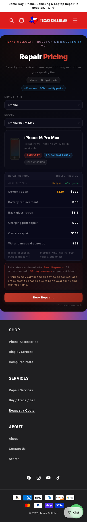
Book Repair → (43, 297)
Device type (13, 96)
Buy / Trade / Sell (22, 400)
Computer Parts (21, 362)
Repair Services (21, 390)
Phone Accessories (23, 342)
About (13, 438)
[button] (75, 20)
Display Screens (21, 352)
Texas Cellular (49, 513)
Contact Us (17, 448)
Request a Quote (22, 410)
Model (9, 114)
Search (14, 459)
